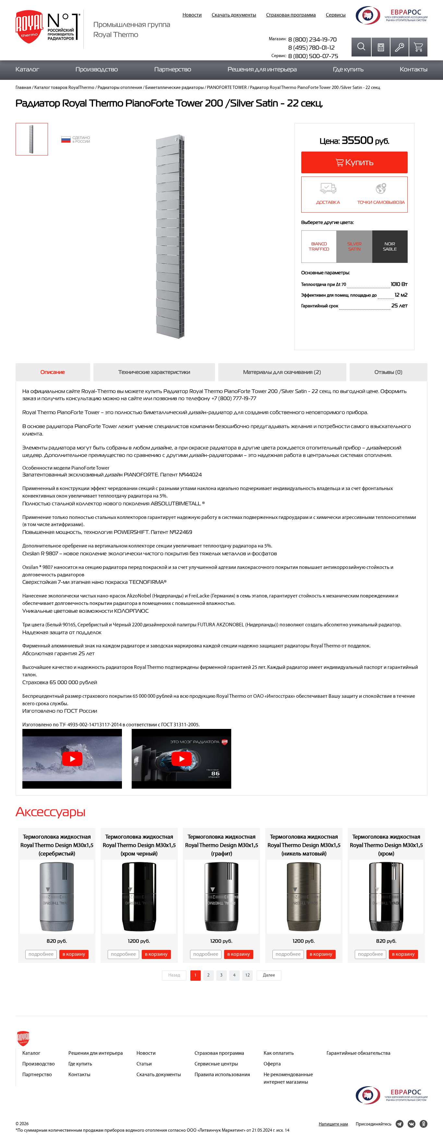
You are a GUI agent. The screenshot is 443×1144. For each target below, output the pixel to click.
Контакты (413, 69)
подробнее (41, 954)
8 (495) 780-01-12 (311, 47)
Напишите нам (333, 1124)
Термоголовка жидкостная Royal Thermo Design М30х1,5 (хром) (386, 845)
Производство (97, 69)
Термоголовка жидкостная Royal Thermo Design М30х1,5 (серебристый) (56, 845)
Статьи (144, 1064)
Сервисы (336, 15)
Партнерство (172, 69)
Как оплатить (279, 1053)
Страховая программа (291, 15)
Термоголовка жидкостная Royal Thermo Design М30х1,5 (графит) (221, 845)
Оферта (272, 1064)
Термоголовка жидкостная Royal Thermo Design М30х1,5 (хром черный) (139, 845)
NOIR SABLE (390, 246)
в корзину (74, 954)
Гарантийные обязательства (358, 1053)
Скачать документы (234, 15)
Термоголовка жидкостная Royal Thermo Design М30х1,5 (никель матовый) (304, 845)
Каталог (27, 69)
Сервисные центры (216, 1064)
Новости (192, 15)
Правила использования (222, 1074)
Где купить (348, 69)
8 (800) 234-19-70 (312, 39)
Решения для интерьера (262, 69)
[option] (32, 139)
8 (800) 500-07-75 (313, 56)
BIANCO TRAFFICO (319, 246)
